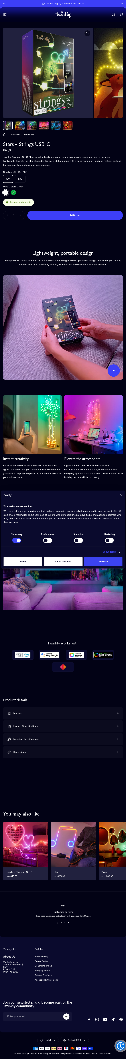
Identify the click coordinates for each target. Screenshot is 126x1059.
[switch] (47, 540)
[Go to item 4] (56, 125)
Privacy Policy (41, 957)
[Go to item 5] (68, 125)
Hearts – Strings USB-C (19, 872)
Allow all (103, 561)
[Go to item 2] (32, 125)
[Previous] (4, 3)
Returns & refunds (43, 975)
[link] (32, 424)
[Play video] (63, 327)
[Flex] (73, 844)
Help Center (86, 4)
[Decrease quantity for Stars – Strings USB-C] (6, 215)
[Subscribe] (66, 1016)
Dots (104, 872)
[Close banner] (121, 495)
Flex (55, 872)
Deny (23, 561)
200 (20, 179)
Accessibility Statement (46, 980)
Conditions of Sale (43, 966)
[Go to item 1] (20, 125)
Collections (15, 135)
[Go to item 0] (8, 125)
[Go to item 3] (44, 125)
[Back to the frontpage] (4, 134)
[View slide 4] (68, 923)
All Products (29, 135)
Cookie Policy (41, 961)
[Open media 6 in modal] (87, 33)
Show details (109, 551)
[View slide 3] (65, 923)
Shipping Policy (42, 971)
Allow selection (63, 561)
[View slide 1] (57, 923)
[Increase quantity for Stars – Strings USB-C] (21, 215)
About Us (9, 956)
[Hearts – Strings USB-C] (25, 844)
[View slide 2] (61, 923)
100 (8, 179)
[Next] (121, 3)
